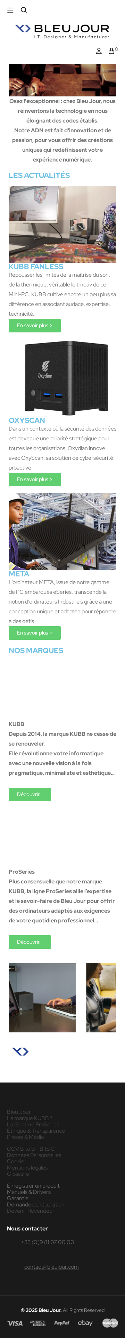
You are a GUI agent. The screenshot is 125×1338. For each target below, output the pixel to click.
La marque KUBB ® (30, 1118)
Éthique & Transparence (36, 1131)
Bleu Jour (19, 1112)
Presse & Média (25, 1137)
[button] (35, 325)
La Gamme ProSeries (33, 1124)
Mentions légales (27, 1168)
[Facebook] (7, 1074)
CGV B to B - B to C (31, 1149)
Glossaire (18, 1174)
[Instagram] (22, 1074)
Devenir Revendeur (31, 1211)
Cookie (15, 1161)
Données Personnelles (34, 1155)
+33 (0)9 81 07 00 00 (47, 1242)
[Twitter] (37, 1074)
